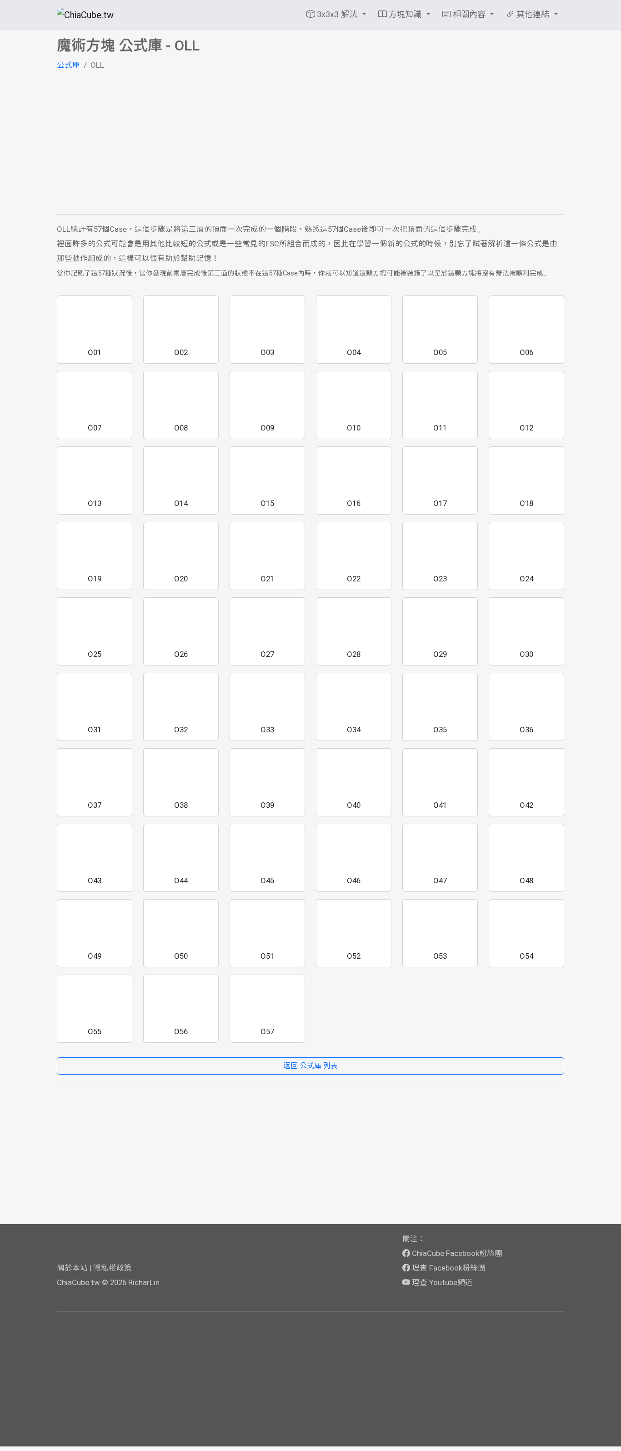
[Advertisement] (310, 143)
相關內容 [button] (469, 14)
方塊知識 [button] (405, 14)
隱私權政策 (112, 1267)
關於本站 (72, 1267)
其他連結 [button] (532, 14)
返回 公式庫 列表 (310, 1065)
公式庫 (68, 65)
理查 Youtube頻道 (441, 1282)
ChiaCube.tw (78, 1282)
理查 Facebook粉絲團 (448, 1267)
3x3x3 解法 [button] (337, 14)
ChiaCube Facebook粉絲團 (456, 1253)
